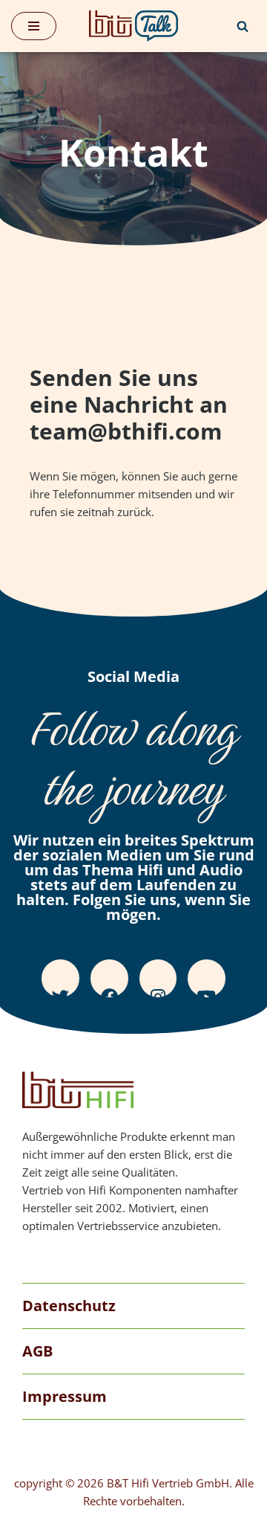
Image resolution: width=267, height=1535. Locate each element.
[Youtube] (206, 978)
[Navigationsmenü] (33, 26)
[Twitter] (60, 978)
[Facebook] (109, 978)
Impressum (64, 1396)
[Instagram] (158, 978)
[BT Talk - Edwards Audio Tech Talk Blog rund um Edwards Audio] (133, 26)
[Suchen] (242, 26)
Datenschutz (69, 1306)
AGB (37, 1351)
